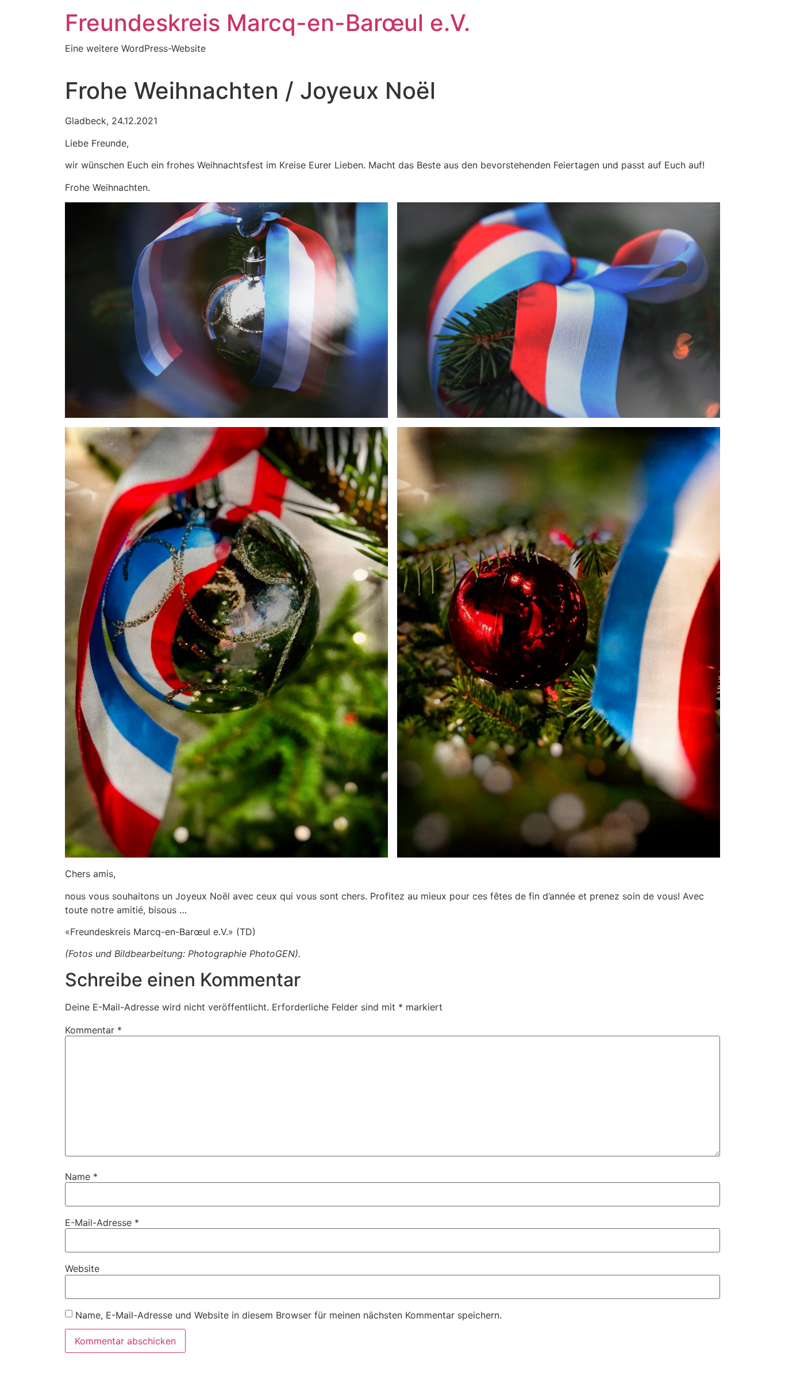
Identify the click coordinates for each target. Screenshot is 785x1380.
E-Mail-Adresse (102, 1222)
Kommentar (93, 1030)
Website (82, 1268)
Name (81, 1176)
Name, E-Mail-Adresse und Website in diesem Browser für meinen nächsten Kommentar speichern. (288, 1315)
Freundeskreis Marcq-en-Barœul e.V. (267, 23)
